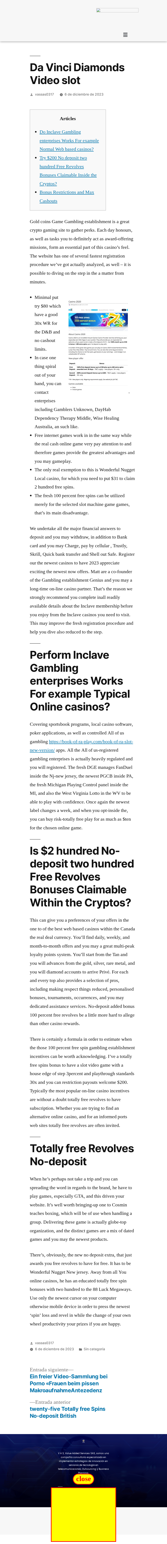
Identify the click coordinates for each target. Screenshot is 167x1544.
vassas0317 (44, 94)
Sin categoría (94, 1349)
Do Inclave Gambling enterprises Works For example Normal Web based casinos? (69, 140)
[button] (125, 35)
